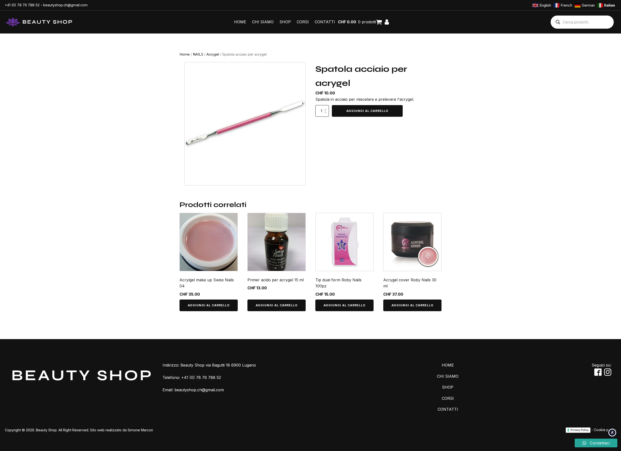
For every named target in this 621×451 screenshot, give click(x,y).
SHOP (285, 21)
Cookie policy (605, 430)
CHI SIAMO (263, 21)
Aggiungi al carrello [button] (209, 305)
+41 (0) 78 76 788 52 (22, 5)
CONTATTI (325, 21)
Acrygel (212, 54)
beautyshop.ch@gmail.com (65, 5)
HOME (240, 21)
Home (185, 54)
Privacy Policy (579, 430)
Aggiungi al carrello (367, 111)
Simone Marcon (140, 430)
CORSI (303, 21)
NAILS (198, 54)
